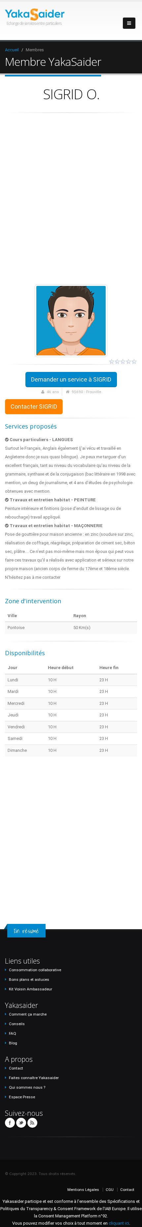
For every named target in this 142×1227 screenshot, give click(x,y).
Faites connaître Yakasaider (34, 1077)
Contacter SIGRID (34, 406)
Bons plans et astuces (29, 979)
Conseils (17, 1024)
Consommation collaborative (35, 970)
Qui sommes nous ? (27, 1087)
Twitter (21, 1123)
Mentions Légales (83, 1189)
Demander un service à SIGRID (71, 379)
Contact (16, 1068)
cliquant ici (119, 1223)
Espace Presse (22, 1097)
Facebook (10, 1123)
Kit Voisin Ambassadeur (30, 989)
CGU (110, 1189)
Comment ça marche (28, 1014)
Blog (13, 1043)
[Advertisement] (71, 198)
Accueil (12, 49)
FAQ (12, 1033)
